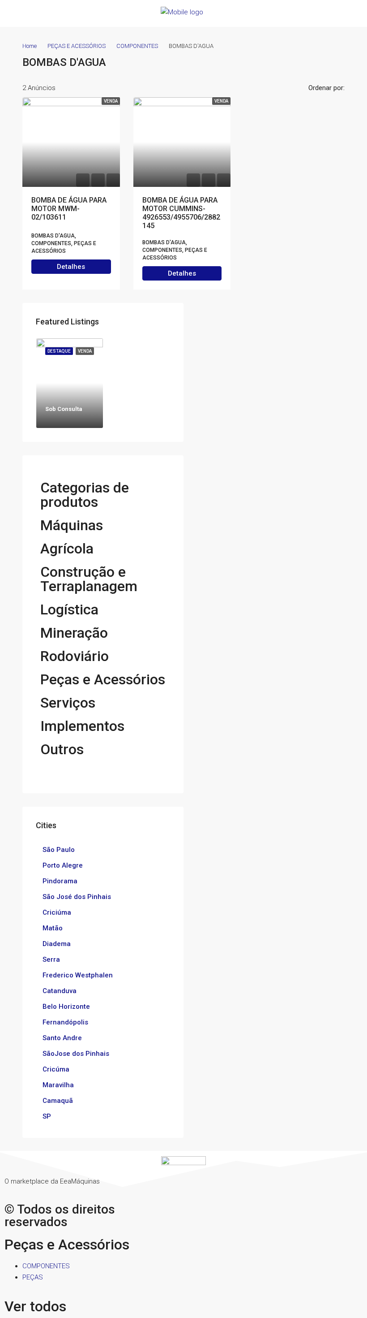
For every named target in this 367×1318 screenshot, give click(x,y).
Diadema (57, 944)
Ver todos (35, 1306)
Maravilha (58, 1085)
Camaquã (58, 1101)
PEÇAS (32, 1277)
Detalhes (71, 267)
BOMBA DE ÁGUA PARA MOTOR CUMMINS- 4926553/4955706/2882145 (181, 213)
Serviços (67, 702)
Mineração (74, 632)
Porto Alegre (63, 865)
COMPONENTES (137, 46)
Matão (53, 928)
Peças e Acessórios (102, 679)
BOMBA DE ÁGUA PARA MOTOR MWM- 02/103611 (69, 208)
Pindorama (60, 881)
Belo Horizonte (66, 1007)
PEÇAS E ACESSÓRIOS (76, 46)
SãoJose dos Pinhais (76, 1054)
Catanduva (60, 991)
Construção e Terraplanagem (88, 579)
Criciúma (57, 912)
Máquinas (71, 525)
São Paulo (59, 850)
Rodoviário (74, 656)
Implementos (82, 726)
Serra (51, 959)
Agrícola (67, 548)
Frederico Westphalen (78, 975)
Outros (62, 749)
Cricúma (56, 1069)
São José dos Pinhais (77, 897)
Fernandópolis (65, 1022)
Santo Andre (62, 1038)
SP (47, 1116)
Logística (69, 609)
